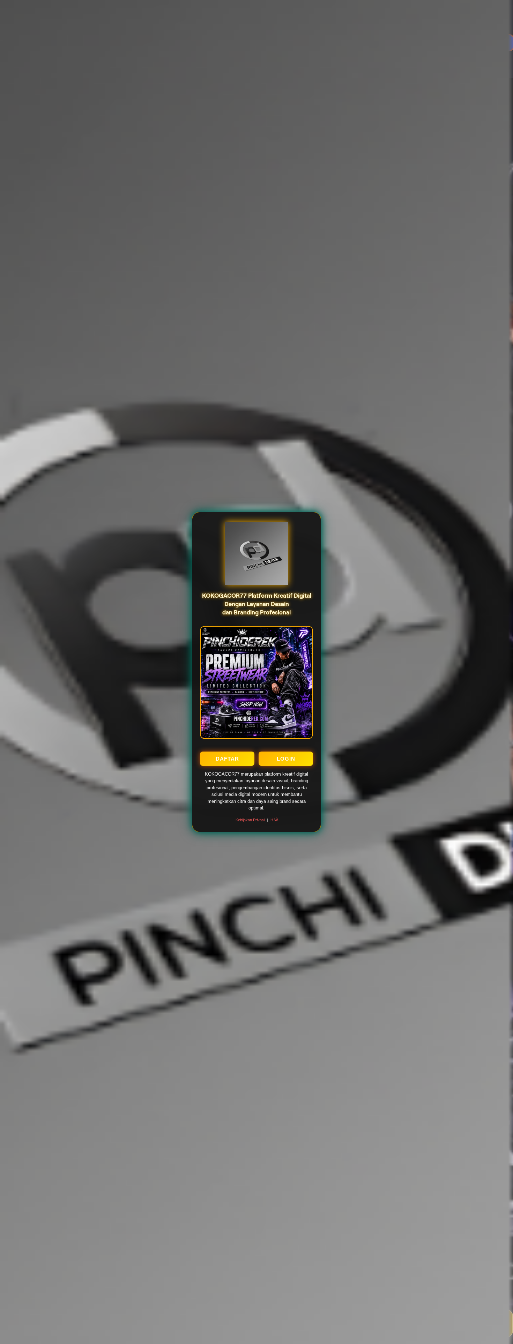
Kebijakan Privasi (250, 820)
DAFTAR (227, 759)
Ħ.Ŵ (274, 820)
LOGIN (286, 759)
